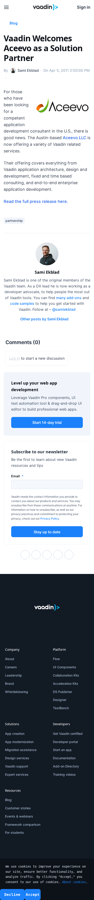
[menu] (6, 7)
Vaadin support (16, 766)
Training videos (64, 774)
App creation (14, 733)
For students (14, 832)
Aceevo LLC (74, 137)
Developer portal (65, 742)
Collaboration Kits (66, 675)
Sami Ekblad (47, 272)
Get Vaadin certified (68, 733)
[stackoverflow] (79, 619)
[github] (42, 619)
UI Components (64, 667)
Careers (11, 667)
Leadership (13, 675)
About (9, 659)
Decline (12, 894)
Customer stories (18, 808)
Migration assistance (21, 750)
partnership (14, 221)
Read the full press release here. (36, 201)
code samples (22, 303)
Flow (56, 659)
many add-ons (68, 297)
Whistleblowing (16, 692)
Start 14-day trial (47, 422)
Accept (32, 894)
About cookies (74, 882)
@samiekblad (64, 309)
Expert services (17, 774)
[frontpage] (46, 7)
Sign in (83, 7)
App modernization (19, 742)
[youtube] (51, 619)
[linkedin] (33, 619)
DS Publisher (62, 692)
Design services (17, 758)
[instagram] (60, 619)
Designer (59, 700)
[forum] (69, 619)
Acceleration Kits (65, 683)
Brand (9, 683)
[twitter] (15, 619)
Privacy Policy (49, 518)
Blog (8, 800)
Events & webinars (19, 816)
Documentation (64, 758)
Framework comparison (22, 824)
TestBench (61, 708)
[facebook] (24, 619)
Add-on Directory (66, 766)
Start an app (62, 750)
